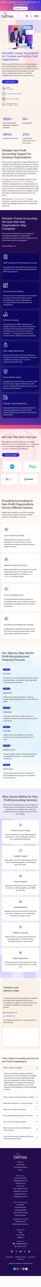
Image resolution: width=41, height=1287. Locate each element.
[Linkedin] (29, 1251)
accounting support (19, 199)
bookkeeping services (17, 182)
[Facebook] (11, 1251)
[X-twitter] (16, 1251)
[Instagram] (24, 1251)
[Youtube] (20, 1251)
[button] (6, 669)
